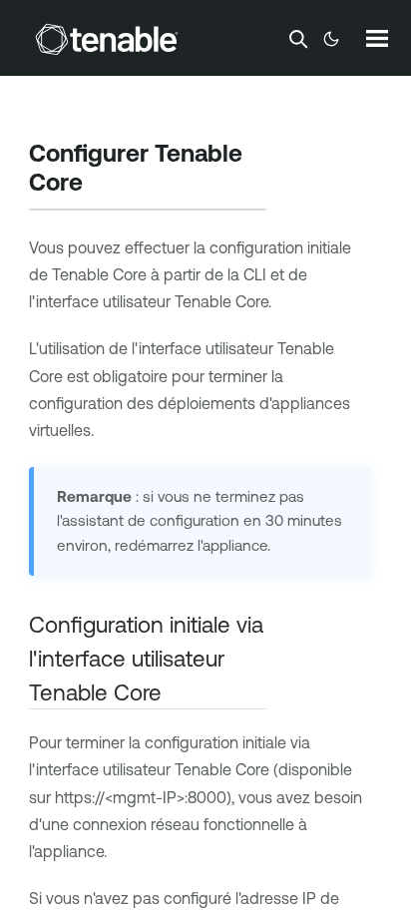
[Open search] (298, 39)
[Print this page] (100, 185)
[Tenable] (107, 39)
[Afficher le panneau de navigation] (377, 38)
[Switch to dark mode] (331, 39)
